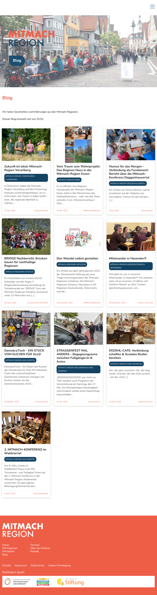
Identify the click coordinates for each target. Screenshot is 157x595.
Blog (5, 554)
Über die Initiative (40, 548)
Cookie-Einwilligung (59, 565)
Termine (35, 545)
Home (5, 545)
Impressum (21, 565)
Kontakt (34, 551)
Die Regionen (9, 548)
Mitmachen (8, 551)
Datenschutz (37, 565)
